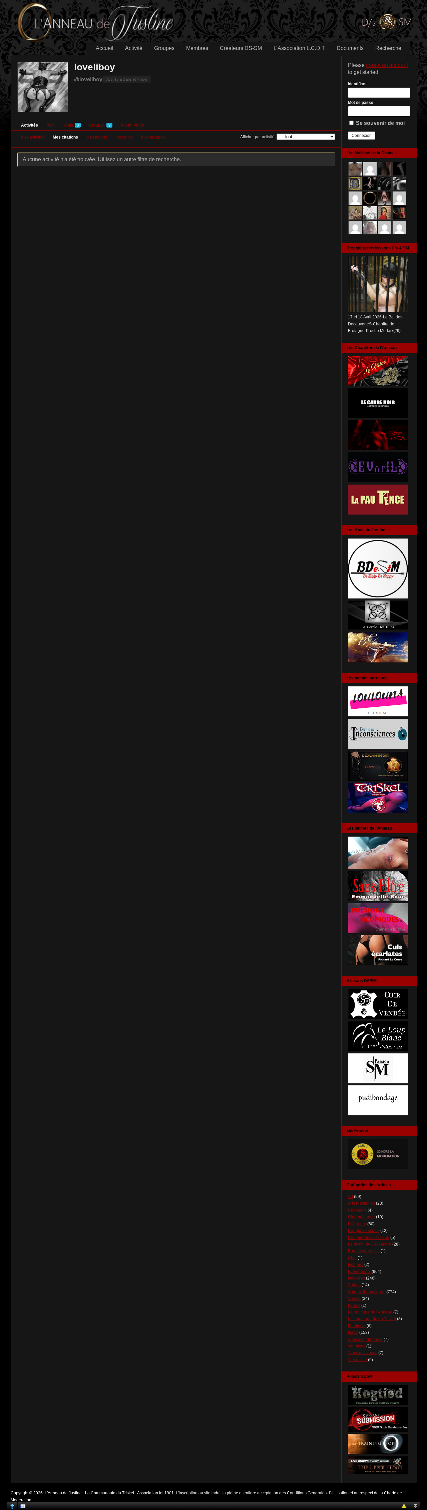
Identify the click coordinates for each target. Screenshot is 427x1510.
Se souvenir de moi (380, 123)
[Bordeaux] (378, 747)
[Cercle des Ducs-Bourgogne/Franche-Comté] (378, 629)
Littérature (357, 1224)
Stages (354, 1298)
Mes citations (65, 137)
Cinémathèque (361, 1217)
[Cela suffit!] (378, 1168)
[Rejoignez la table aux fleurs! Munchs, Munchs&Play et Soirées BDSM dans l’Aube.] (378, 597)
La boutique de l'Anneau (370, 1312)
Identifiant (357, 84)
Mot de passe (360, 102)
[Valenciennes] (378, 811)
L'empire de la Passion (368, 1237)
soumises (356, 1346)
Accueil (104, 48)
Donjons (355, 1264)
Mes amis (124, 137)
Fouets (354, 1305)
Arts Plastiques (361, 1203)
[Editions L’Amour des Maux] (378, 900)
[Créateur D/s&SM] (378, 1017)
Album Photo (132, 125)
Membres (197, 48)
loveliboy (94, 67)
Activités (29, 125)
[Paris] (378, 779)
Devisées (356, 1278)
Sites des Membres (365, 1339)
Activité (133, 48)
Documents (350, 48)
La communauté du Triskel (372, 1319)
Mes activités (32, 137)
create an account (387, 65)
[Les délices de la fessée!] (378, 963)
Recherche (388, 48)
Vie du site (357, 1359)
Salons (354, 1285)
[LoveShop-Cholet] (378, 715)
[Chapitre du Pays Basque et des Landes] (378, 513)
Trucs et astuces (362, 1352)
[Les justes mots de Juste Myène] (378, 867)
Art (350, 1196)
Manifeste (357, 1325)
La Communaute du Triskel (109, 1493)
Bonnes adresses (364, 1251)
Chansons (357, 1210)
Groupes (164, 48)
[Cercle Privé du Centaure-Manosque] (378, 661)
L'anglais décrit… (363, 1230)
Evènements (359, 1271)
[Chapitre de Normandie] (378, 417)
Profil (51, 125)
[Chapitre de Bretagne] (378, 449)
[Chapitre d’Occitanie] (378, 384)
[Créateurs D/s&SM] (378, 1082)
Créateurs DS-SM (241, 48)
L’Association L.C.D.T (299, 48)
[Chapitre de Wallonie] (378, 481)
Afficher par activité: (258, 137)
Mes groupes (153, 137)
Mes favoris (96, 137)
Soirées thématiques (366, 1292)
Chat (352, 1258)
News (353, 1332)
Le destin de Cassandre (369, 1244)
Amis (71, 125)
